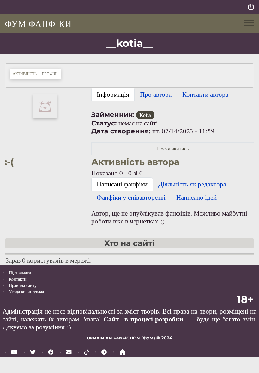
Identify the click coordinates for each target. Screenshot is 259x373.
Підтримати (20, 273)
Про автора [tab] (156, 94)
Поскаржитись (173, 148)
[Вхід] (251, 7)
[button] (45, 105)
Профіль (51, 73)
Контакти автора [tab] (205, 94)
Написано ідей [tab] (196, 197)
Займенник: (113, 115)
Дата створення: (121, 131)
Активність (25, 73)
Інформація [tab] (113, 94)
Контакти (18, 279)
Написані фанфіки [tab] (122, 184)
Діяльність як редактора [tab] (192, 184)
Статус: (104, 123)
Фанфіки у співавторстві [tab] (131, 197)
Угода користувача (26, 292)
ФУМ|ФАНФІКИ (38, 23)
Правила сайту (23, 285)
